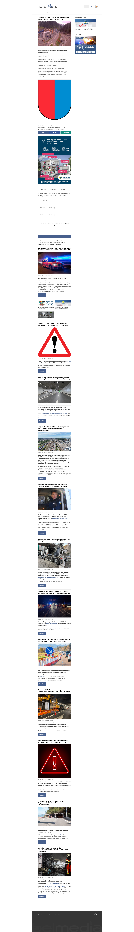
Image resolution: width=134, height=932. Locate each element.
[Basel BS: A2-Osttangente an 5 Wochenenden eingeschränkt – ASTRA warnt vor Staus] (54, 654)
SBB (69, 12)
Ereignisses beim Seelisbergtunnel (54, 628)
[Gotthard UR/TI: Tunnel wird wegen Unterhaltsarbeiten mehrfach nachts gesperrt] (54, 706)
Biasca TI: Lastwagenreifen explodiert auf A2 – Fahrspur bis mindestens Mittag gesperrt (54, 485)
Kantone (44, 12)
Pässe (72, 12)
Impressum (40, 914)
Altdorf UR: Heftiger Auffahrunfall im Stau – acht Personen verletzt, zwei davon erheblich (54, 592)
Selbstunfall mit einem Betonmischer (48, 577)
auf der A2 (58, 835)
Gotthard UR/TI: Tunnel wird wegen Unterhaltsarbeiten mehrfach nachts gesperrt (54, 690)
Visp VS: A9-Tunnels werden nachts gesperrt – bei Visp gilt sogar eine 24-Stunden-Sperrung (54, 378)
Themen (57, 12)
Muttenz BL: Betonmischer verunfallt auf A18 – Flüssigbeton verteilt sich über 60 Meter (54, 540)
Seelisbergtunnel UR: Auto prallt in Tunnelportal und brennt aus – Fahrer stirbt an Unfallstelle (54, 849)
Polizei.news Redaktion (48, 275)
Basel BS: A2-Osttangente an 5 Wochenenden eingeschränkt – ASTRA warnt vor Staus (54, 640)
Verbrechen (61, 12)
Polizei (75, 12)
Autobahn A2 (43, 676)
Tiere (91, 12)
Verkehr (66, 12)
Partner (98, 12)
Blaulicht (94, 12)
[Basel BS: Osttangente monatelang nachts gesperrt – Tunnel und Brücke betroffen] (54, 761)
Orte (51, 12)
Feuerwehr (79, 12)
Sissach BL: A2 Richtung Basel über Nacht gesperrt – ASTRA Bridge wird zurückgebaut (53, 324)
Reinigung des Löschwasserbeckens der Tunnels (54, 413)
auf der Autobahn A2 (51, 623)
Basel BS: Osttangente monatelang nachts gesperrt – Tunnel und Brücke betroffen (53, 741)
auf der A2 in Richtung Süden (60, 518)
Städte (47, 12)
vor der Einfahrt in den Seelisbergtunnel (54, 886)
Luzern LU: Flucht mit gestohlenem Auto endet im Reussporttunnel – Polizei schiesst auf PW (54, 249)
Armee (87, 12)
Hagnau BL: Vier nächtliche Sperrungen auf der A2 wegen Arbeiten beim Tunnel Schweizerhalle (53, 428)
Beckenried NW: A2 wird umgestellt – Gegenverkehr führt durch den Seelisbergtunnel (51, 802)
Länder (53, 12)
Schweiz (35, 12)
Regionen (39, 12)
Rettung (84, 12)
